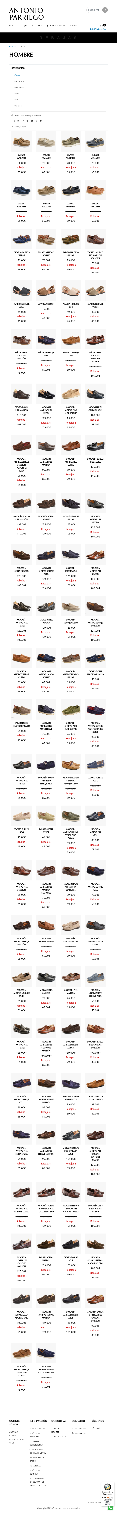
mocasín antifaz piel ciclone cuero (21, 1208)
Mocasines (19, 87)
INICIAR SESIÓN (99, 29)
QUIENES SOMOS (55, 25)
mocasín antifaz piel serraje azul (22, 1151)
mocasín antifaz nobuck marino (95, 941)
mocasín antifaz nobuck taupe (22, 993)
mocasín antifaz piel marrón (46, 462)
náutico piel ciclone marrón (21, 355)
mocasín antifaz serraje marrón (95, 623)
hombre (12, 47)
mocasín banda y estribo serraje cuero (71, 781)
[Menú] (112, 1483)
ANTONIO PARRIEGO (26, 13)
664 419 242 (80, 1428)
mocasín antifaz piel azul (95, 832)
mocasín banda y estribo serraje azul (46, 781)
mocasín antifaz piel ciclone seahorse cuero (95, 1154)
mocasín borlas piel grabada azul (71, 1151)
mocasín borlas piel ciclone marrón (95, 1045)
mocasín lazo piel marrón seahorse (71, 887)
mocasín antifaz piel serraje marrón (46, 1151)
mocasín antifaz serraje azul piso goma (46, 1369)
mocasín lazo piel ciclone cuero (95, 1208)
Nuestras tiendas (38, 1428)
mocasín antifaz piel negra (21, 623)
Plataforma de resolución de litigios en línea (38, 1482)
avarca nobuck (46, 304)
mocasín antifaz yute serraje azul (95, 993)
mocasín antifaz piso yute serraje (71, 410)
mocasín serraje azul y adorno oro (21, 1315)
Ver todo (18, 106)
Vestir (16, 93)
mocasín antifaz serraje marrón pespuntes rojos (21, 465)
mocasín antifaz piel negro (95, 519)
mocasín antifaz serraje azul (46, 571)
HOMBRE (37, 25)
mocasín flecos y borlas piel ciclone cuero (71, 1208)
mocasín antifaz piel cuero (71, 462)
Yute (16, 100)
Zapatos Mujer (58, 1437)
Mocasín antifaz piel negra (46, 410)
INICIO (13, 25)
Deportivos (19, 81)
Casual (17, 75)
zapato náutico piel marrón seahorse (95, 255)
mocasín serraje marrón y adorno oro (95, 1260)
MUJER (24, 25)
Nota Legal (35, 1466)
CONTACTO (75, 25)
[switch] (107, 1503)
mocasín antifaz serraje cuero (21, 674)
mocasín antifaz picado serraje (46, 674)
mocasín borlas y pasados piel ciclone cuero (46, 1208)
